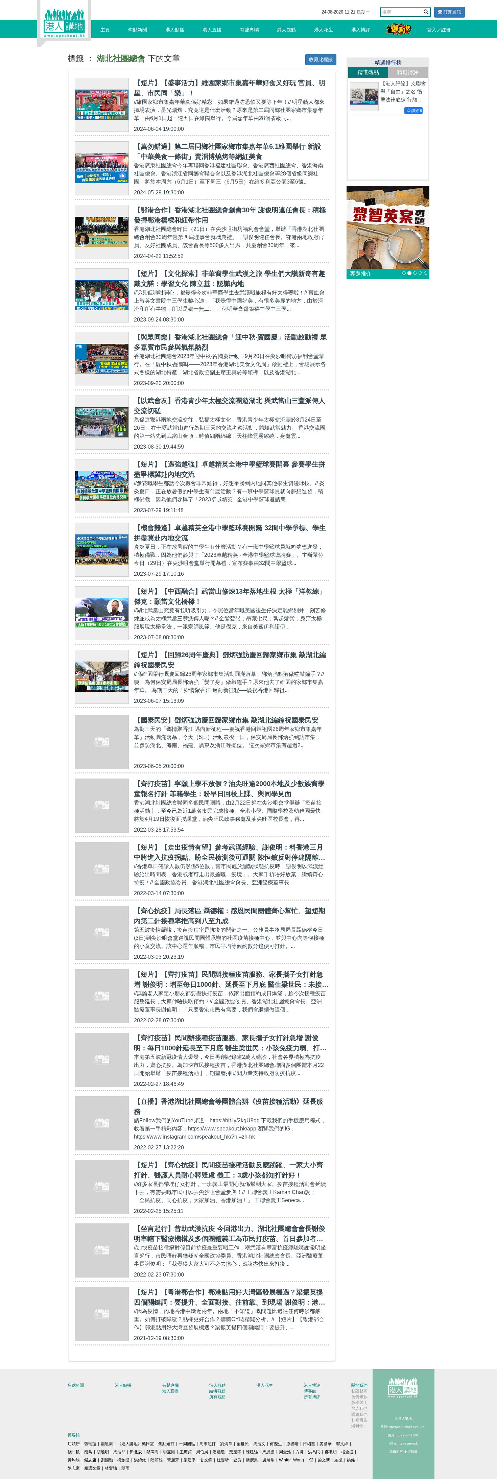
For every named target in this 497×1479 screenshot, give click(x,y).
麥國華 (326, 1443)
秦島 (88, 1452)
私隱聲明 (359, 1391)
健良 (237, 1460)
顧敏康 (107, 1443)
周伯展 (202, 1452)
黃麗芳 (173, 1460)
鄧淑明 (331, 1452)
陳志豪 (74, 1468)
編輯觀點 (217, 1391)
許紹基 (309, 1443)
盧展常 (268, 1460)
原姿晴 (292, 1443)
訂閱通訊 (451, 12)
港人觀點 (286, 29)
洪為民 (314, 1452)
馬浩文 (259, 1443)
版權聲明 (359, 1402)
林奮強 (111, 1468)
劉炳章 (226, 1443)
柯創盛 (123, 1460)
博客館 (310, 1391)
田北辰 (136, 1452)
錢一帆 (74, 1452)
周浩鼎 (119, 1452)
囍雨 (125, 1468)
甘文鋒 (206, 1460)
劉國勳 (107, 1460)
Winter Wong (291, 1460)
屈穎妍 (74, 1443)
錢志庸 (90, 1460)
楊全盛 (347, 1452)
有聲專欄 (249, 29)
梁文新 (324, 1460)
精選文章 (92, 1468)
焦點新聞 (137, 29)
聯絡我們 (359, 1414)
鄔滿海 (152, 1452)
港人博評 (360, 29)
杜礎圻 (223, 1460)
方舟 (299, 1452)
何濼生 (276, 1443)
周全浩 (285, 1452)
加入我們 (359, 1408)
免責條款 (359, 1396)
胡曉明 (103, 1452)
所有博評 (312, 1396)
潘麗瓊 (219, 1452)
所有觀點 (217, 1396)
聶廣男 (252, 1460)
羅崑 (338, 1460)
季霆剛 (169, 1452)
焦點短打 (166, 1443)
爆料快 (357, 1426)
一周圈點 (187, 1443)
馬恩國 (268, 1452)
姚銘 (351, 1460)
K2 (310, 1460)
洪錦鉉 (140, 1460)
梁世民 (243, 1443)
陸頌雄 (156, 1460)
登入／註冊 (439, 29)
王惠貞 (186, 1452)
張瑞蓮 (90, 1443)
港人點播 (174, 29)
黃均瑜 (74, 1460)
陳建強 (252, 1452)
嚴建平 (190, 1460)
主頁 (105, 29)
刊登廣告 (359, 1420)
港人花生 (323, 29)
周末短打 (207, 1443)
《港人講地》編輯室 (135, 1443)
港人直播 (212, 29)
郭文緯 (342, 1443)
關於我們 (359, 1385)
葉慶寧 (235, 1452)
